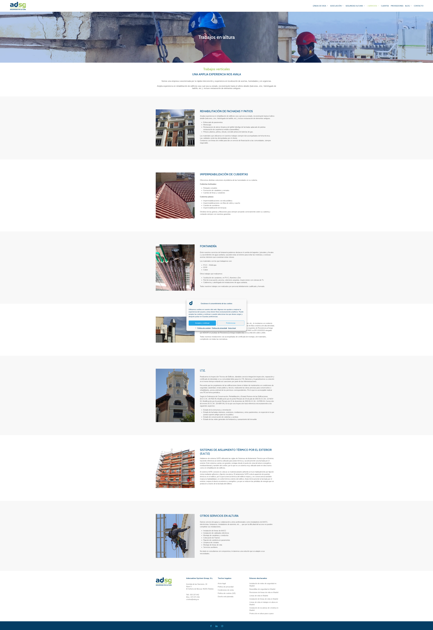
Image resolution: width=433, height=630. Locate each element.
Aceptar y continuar (202, 323)
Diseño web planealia (225, 596)
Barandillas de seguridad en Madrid (262, 589)
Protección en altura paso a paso (261, 613)
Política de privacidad (219, 328)
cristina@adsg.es (192, 599)
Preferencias (230, 323)
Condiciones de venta (226, 590)
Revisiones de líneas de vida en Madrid (263, 592)
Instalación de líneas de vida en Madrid (263, 599)
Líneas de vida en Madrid (258, 596)
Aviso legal (232, 328)
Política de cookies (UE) (227, 593)
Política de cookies (204, 328)
